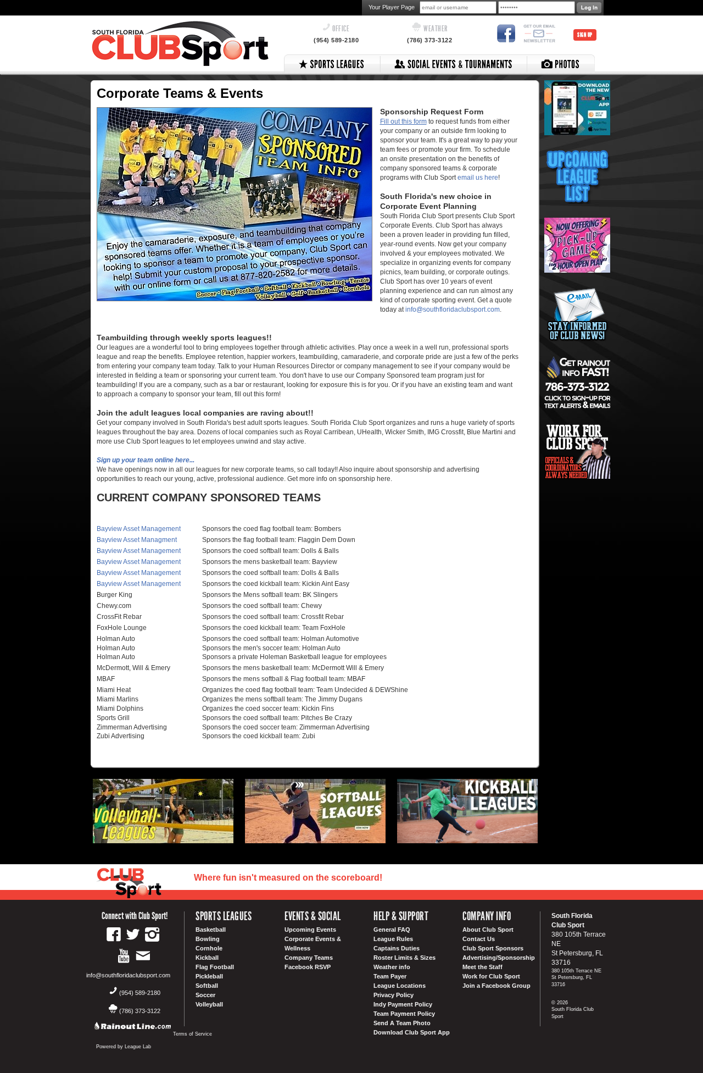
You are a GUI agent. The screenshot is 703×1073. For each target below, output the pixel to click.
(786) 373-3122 (429, 40)
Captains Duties (396, 948)
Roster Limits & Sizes (404, 957)
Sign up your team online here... (145, 460)
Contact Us (478, 939)
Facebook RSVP (307, 967)
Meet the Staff (482, 967)
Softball (207, 985)
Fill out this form (403, 121)
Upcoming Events (310, 929)
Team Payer (389, 976)
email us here (477, 177)
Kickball (207, 957)
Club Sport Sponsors (492, 948)
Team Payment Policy (404, 1013)
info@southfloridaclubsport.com (452, 309)
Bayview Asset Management (139, 529)
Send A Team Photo (402, 1023)
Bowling (208, 939)
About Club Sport (488, 929)
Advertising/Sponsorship (498, 957)
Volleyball (209, 1004)
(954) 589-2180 (336, 40)
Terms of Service (192, 1034)
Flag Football (215, 967)
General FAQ (391, 929)
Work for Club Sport (491, 976)
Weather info (391, 967)
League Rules (393, 939)
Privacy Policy (393, 995)
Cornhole (209, 948)
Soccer (205, 995)
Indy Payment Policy (402, 1004)
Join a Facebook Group (496, 985)
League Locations (399, 985)
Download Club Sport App (411, 1032)
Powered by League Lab (123, 1046)
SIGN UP (585, 34)
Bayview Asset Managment (137, 540)
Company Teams (308, 957)
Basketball (211, 929)
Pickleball (209, 976)
